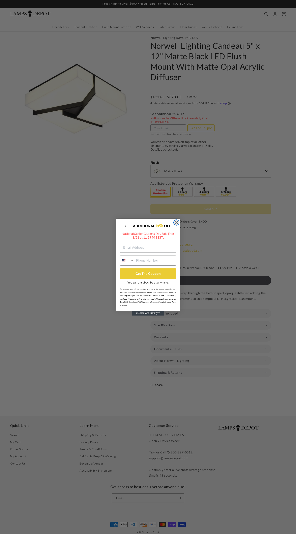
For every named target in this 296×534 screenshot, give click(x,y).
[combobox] (127, 260)
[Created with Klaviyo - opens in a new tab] (148, 313)
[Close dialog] (176, 222)
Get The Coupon (148, 273)
